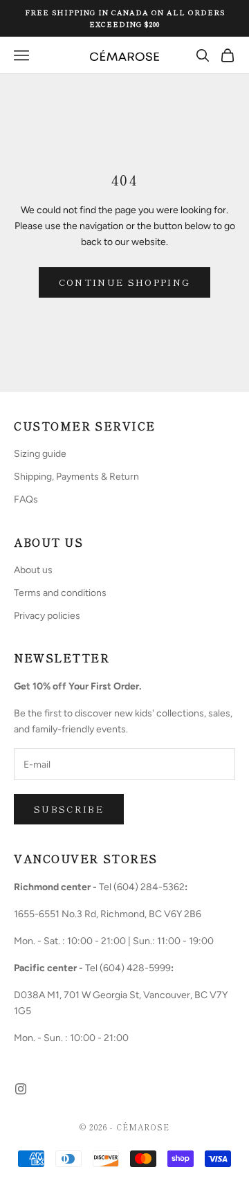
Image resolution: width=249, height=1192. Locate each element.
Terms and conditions (60, 593)
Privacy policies (47, 616)
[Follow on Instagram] (21, 1089)
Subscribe (69, 808)
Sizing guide (40, 454)
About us (33, 570)
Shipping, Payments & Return (76, 476)
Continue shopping (125, 282)
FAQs (26, 499)
